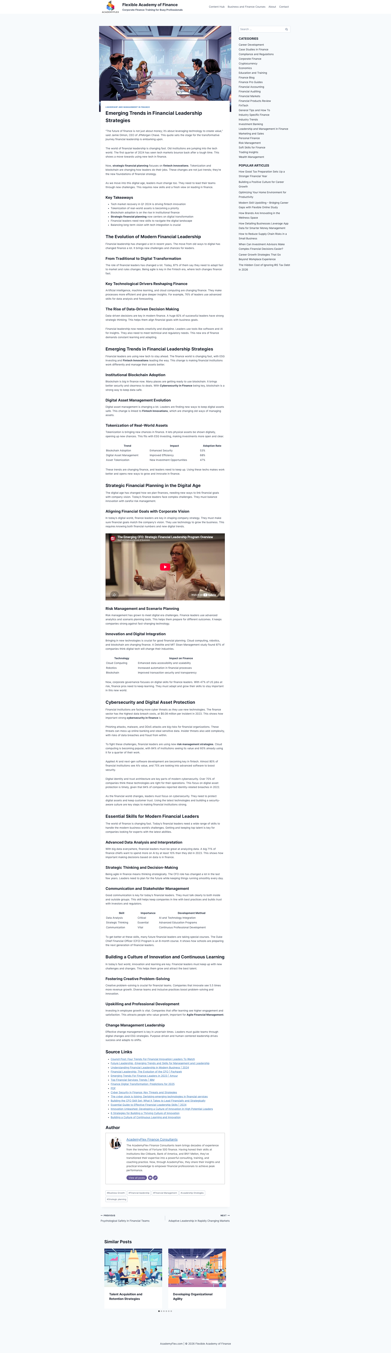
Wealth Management (251, 156)
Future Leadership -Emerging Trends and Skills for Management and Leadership (160, 1063)
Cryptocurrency (248, 63)
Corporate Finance (250, 58)
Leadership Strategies (192, 1193)
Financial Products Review (255, 100)
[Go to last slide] (110, 1279)
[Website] (155, 1177)
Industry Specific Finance (254, 114)
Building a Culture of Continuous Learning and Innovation (146, 1117)
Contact (284, 6)
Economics (245, 68)
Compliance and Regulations (256, 54)
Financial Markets (249, 96)
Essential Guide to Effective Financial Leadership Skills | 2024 (148, 1104)
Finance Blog (246, 77)
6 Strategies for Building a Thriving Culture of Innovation (145, 1113)
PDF (113, 1088)
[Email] (150, 1177)
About (272, 6)
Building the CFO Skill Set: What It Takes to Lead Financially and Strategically (158, 1100)
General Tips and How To (254, 110)
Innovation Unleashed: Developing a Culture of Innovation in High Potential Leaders (162, 1108)
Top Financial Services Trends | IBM (132, 1079)
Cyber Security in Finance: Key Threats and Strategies (144, 1092)
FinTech (243, 105)
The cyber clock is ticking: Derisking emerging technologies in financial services (159, 1096)
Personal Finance (249, 138)
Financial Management (165, 1193)
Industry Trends (248, 119)
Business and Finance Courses (246, 6)
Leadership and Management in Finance (128, 107)
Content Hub (217, 6)
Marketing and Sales (251, 133)
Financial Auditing (250, 91)
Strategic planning (116, 1199)
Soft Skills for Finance (252, 147)
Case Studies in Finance (253, 49)
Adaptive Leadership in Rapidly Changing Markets (199, 1218)
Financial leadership (139, 1193)
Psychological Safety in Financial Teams (125, 1218)
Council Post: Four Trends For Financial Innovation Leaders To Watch (153, 1059)
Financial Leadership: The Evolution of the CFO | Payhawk (146, 1071)
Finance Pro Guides (251, 82)
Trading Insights (248, 152)
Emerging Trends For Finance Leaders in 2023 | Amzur (144, 1075)
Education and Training (253, 72)
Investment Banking (251, 124)
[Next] (220, 1279)
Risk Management (250, 142)
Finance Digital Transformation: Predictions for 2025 (143, 1084)
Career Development (251, 44)
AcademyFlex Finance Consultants (152, 1139)
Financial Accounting (251, 86)
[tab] (159, 1311)
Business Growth (116, 1193)
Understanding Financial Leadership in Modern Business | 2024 (150, 1067)
